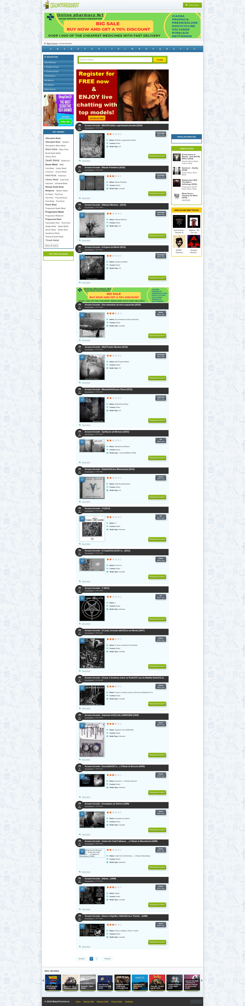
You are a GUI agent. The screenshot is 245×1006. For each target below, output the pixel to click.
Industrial (49, 183)
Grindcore (49, 172)
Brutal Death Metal (52, 153)
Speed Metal (63, 226)
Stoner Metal (50, 230)
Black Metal (86, 161)
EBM (61, 165)
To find (160, 60)
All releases (49, 85)
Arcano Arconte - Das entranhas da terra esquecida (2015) (113, 305)
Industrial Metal (61, 183)
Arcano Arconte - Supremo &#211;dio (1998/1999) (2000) (112, 715)
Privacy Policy (116, 1002)
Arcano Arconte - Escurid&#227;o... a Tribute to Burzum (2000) (115, 766)
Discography (89, 128)
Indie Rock (64, 180)
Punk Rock (66, 223)
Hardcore (62, 176)
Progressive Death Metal (55, 208)
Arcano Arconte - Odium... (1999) (100, 879)
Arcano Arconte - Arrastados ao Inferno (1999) (107, 804)
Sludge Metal (50, 226)
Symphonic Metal (52, 233)
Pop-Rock (49, 198)
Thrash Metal (52, 240)
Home (78, 1002)
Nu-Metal (49, 194)
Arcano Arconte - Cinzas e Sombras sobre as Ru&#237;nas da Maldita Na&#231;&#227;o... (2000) (125, 678)
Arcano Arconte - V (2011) (97, 588)
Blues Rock (63, 149)
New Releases (50, 62)
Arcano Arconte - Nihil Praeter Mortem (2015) (106, 347)
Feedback (129, 1002)
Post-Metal (49, 201)
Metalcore (49, 191)
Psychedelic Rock (52, 223)
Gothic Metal (61, 168)
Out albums (49, 80)
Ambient (65, 142)
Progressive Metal (54, 212)
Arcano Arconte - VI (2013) (97, 508)
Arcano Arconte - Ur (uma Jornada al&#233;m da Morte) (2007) (115, 630)
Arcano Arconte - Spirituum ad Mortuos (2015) (107, 432)
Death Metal (52, 160)
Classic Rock (50, 157)
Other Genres (50, 89)
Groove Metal (61, 172)
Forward (107, 959)
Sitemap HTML (103, 1002)
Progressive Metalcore (54, 216)
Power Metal (51, 205)
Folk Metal (49, 168)
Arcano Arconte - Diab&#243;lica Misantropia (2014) (109, 469)
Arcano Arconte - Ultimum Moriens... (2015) (105, 205)
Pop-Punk (59, 194)
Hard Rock (50, 175)
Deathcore (65, 161)
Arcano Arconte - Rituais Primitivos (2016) (105, 167)
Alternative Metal (52, 138)
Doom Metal (51, 164)
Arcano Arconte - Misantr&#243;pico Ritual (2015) (108, 389)
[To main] (61, 5)
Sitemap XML (88, 1002)
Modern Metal (62, 191)
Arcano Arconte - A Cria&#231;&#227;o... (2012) (107, 551)
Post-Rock (60, 201)
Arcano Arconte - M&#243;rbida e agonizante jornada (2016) (113, 125)
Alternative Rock (52, 142)
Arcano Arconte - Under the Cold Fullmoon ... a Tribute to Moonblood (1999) (121, 841)
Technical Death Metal (54, 237)
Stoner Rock (63, 230)
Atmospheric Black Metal (55, 146)
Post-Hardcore (61, 198)
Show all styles (51, 246)
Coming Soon (49, 76)
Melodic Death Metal (54, 187)
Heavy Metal (51, 179)
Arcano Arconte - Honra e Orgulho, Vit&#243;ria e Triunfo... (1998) (116, 916)
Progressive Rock (53, 219)
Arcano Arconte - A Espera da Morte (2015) (105, 247)
